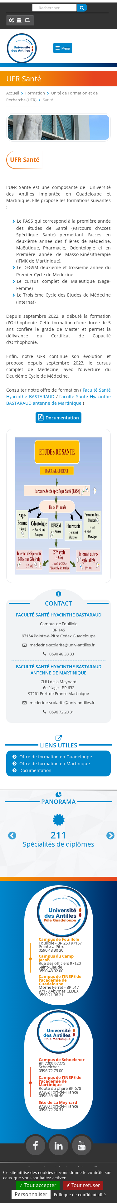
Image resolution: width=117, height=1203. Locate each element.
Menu (65, 48)
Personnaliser (31, 1194)
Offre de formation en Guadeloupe (55, 757)
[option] (58, 830)
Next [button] (108, 833)
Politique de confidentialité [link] (80, 1194)
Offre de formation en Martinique (54, 763)
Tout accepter (39, 1185)
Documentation (62, 418)
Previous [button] (9, 833)
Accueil (12, 93)
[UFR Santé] (58, 139)
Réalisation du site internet (20, 1160)
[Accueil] (21, 48)
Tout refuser (85, 1185)
